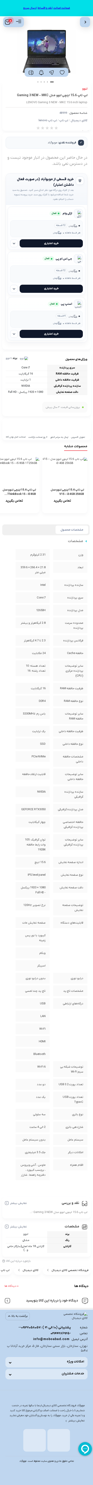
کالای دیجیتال (79, 120)
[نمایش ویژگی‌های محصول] (14, 243)
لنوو (8, 358)
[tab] (71, 529)
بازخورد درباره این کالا (18, 1261)
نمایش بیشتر (18, 1203)
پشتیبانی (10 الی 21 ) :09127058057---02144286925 (45, 1330)
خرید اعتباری (51, 243)
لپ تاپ (63, 120)
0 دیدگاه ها (12, 1286)
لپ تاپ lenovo (48, 120)
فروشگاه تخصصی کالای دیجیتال (69, 1270)
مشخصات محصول (71, 530)
